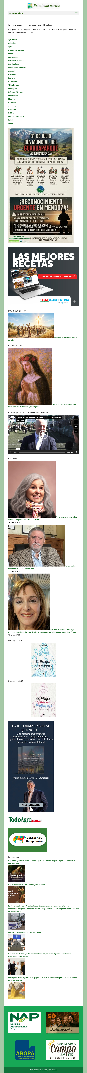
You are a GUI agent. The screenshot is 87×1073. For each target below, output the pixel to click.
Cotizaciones (13, 57)
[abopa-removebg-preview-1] (24, 1060)
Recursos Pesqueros (16, 116)
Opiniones (12, 106)
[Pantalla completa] (76, 452)
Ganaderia (12, 75)
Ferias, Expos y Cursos (17, 67)
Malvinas (11, 99)
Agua (10, 47)
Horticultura (13, 81)
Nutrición (12, 102)
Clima (10, 54)
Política (11, 113)
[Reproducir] (11, 452)
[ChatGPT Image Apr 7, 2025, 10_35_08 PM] (62, 1033)
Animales (12, 43)
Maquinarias (13, 95)
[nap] (24, 1032)
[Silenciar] (72, 452)
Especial (11, 71)
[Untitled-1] (27, 851)
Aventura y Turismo (16, 50)
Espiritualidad (13, 64)
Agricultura (12, 40)
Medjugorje (12, 88)
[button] (43, 434)
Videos (10, 123)
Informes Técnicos (15, 92)
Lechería (11, 78)
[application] (43, 434)
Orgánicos (12, 109)
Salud (10, 120)
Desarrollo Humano (16, 60)
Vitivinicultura (13, 85)
